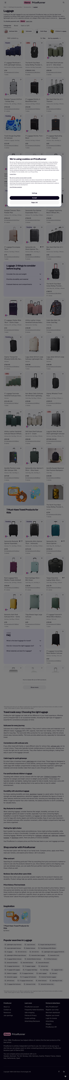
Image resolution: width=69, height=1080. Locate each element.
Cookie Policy (13, 174)
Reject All (34, 202)
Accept (34, 198)
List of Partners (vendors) (16, 187)
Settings (34, 193)
